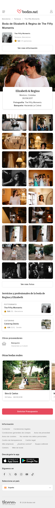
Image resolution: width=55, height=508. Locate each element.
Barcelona (6, 19)
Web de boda (17, 448)
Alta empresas (8, 444)
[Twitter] (10, 474)
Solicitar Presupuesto (27, 411)
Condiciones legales (22, 429)
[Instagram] (21, 474)
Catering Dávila (11, 323)
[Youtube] (27, 474)
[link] (26, 381)
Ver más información (27, 48)
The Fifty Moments (32, 19)
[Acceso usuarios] (51, 11)
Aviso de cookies (9, 436)
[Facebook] (4, 474)
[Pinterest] (15, 474)
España (11, 487)
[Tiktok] (32, 474)
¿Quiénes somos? (24, 444)
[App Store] (11, 463)
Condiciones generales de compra (16, 433)
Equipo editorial (41, 444)
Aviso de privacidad (42, 433)
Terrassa (17, 19)
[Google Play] (30, 463)
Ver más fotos (27, 284)
